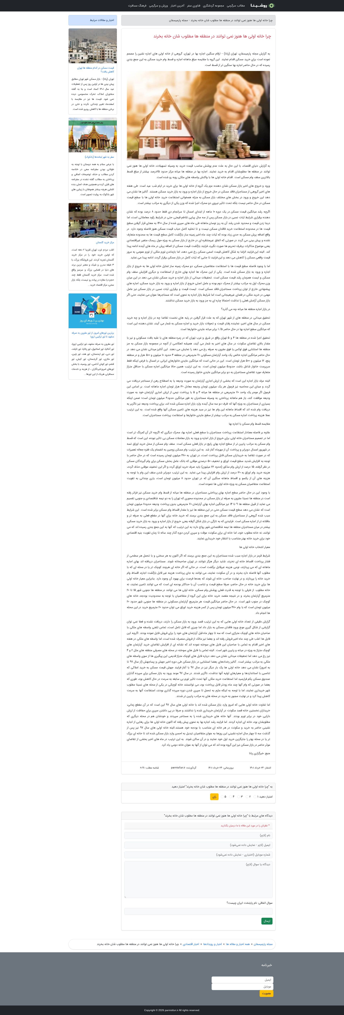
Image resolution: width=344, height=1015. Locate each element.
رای (214, 796)
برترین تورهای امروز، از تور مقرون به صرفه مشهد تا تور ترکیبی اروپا (93, 335)
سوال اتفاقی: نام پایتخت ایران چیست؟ (250, 903)
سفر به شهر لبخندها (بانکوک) (99, 157)
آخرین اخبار (177, 5)
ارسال (267, 921)
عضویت (266, 993)
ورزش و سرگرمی (158, 5)
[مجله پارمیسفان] (262, 5)
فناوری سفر (193, 5)
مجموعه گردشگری (213, 5)
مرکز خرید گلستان (105, 242)
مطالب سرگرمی (236, 5)
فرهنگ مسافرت (137, 5)
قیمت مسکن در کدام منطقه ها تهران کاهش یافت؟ (95, 70)
